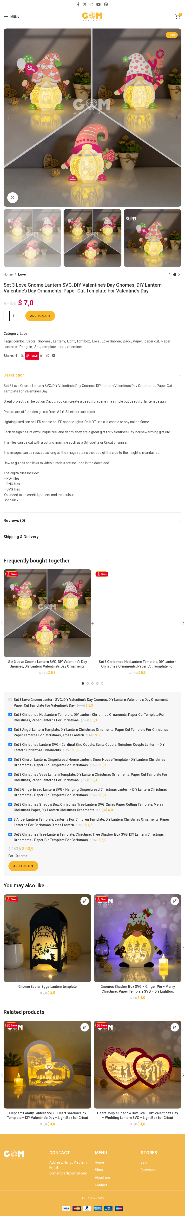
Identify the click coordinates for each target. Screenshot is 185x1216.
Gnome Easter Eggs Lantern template (47, 986)
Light (71, 341)
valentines (75, 347)
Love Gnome (111, 341)
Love (22, 274)
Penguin (26, 347)
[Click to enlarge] (12, 197)
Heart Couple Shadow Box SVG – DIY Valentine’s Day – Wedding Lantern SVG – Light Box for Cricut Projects (137, 1117)
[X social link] (84, 4)
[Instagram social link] (91, 4)
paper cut (152, 341)
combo (18, 341)
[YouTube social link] (98, 4)
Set (37, 347)
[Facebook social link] (78, 4)
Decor (30, 341)
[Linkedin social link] (42, 355)
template (49, 347)
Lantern (59, 341)
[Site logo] (92, 16)
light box (83, 341)
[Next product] (179, 274)
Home (8, 274)
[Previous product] (169, 274)
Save (35, 355)
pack (127, 341)
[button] (84, 901)
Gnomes (44, 341)
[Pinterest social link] (105, 4)
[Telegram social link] (54, 355)
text (62, 347)
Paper (137, 341)
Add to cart (40, 316)
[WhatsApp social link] (48, 355)
